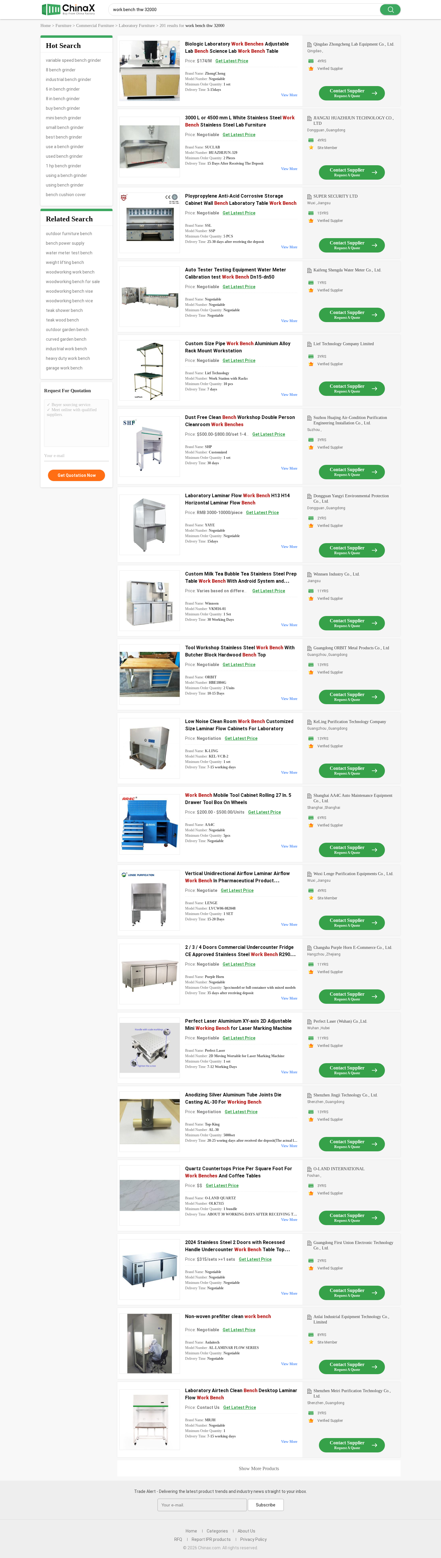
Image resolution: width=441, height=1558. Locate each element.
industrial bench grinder (68, 79)
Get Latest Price (231, 60)
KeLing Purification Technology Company (350, 721)
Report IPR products (211, 1539)
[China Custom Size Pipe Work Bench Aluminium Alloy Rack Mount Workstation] (149, 370)
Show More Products (259, 1468)
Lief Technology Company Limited (344, 344)
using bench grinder (65, 185)
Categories (217, 1531)
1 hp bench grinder (63, 165)
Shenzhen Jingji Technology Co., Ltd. (346, 1095)
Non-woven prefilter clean (228, 1316)
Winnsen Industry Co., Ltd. (337, 574)
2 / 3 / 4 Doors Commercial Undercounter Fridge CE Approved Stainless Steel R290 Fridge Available (239, 954)
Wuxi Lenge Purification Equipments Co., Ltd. (354, 874)
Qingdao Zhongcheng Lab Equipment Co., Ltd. (354, 44)
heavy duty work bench (68, 358)
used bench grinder (64, 156)
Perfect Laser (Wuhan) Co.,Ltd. (341, 1021)
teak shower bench (64, 310)
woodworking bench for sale (73, 281)
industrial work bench (66, 348)
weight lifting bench (65, 262)
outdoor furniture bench (69, 233)
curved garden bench (66, 339)
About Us (246, 1531)
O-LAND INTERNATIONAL (339, 1169)
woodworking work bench (70, 272)
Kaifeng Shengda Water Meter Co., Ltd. (348, 270)
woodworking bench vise (69, 291)
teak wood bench (62, 320)
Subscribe (265, 1505)
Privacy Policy (253, 1539)
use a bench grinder (65, 146)
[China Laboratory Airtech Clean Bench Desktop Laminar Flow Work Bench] (149, 1419)
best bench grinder (64, 137)
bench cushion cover (66, 194)
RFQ (178, 1539)
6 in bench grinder (63, 89)
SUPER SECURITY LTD (336, 196)
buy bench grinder (63, 108)
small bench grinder (65, 127)
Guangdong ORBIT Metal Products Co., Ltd (351, 648)
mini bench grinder (63, 117)
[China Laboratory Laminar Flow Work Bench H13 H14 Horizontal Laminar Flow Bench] (149, 525)
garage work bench (64, 368)
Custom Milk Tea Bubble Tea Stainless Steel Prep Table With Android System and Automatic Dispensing (241, 581)
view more (289, 95)
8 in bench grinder (63, 98)
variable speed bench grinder (73, 60)
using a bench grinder (66, 175)
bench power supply (65, 243)
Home (191, 1531)
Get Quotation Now (77, 475)
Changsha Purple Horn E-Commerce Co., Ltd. (353, 947)
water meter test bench (69, 252)
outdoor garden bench (67, 329)
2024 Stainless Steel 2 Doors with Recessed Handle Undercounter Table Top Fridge (235, 1250)
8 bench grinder (61, 69)
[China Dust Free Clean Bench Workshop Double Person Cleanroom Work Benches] (149, 446)
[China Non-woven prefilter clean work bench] (149, 1343)
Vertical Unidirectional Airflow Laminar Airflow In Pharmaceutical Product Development (237, 881)
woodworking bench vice (69, 300)
